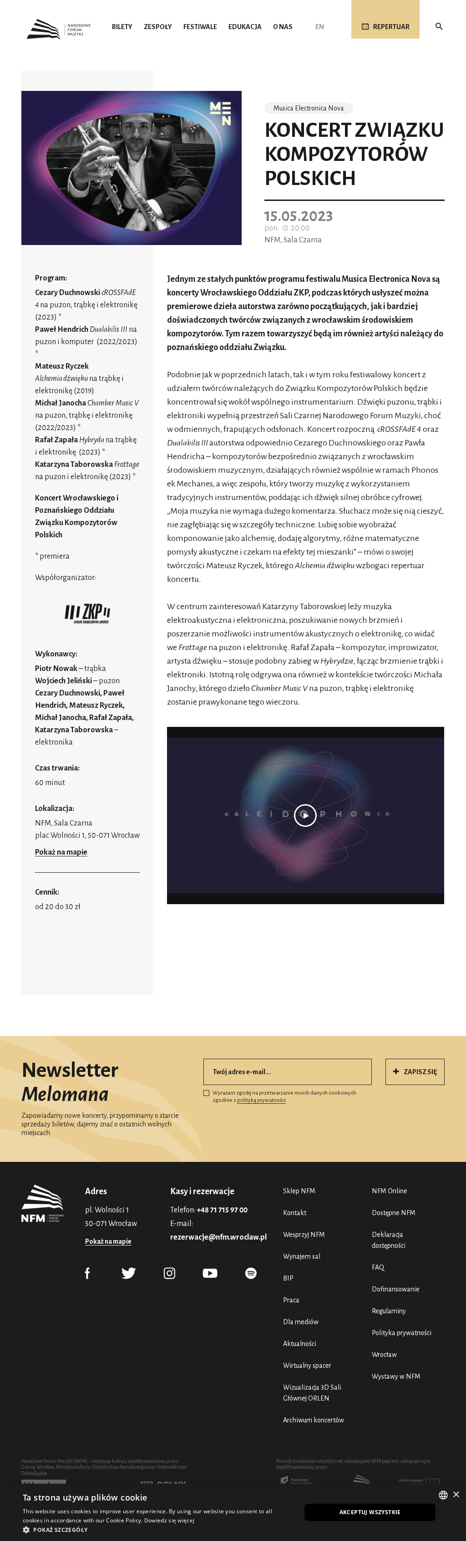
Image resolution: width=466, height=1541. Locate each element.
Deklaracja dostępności (388, 1240)
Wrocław (384, 1354)
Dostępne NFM (393, 1212)
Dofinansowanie (396, 1289)
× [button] (455, 1494)
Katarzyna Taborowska (74, 464)
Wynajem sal (301, 1256)
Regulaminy (389, 1311)
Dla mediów (301, 1322)
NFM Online (389, 1191)
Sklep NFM (299, 1191)
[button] (158, 1529)
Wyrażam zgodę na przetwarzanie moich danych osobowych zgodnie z (284, 1096)
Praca (291, 1300)
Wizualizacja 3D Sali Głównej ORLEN (312, 1393)
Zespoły (158, 26)
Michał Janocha (60, 403)
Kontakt (294, 1212)
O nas (283, 26)
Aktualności (299, 1343)
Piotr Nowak (56, 669)
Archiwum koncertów (313, 1420)
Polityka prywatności (401, 1332)
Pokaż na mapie (61, 852)
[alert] (233, 1512)
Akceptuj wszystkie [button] (370, 1512)
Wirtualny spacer (307, 1365)
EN (319, 26)
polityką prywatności (261, 1100)
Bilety (122, 26)
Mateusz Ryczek (62, 366)
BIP (288, 1278)
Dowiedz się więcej (169, 1520)
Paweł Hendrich (61, 329)
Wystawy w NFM (396, 1376)
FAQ (378, 1267)
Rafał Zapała (56, 440)
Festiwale (200, 26)
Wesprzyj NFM (304, 1234)
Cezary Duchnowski (67, 293)
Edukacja (245, 26)
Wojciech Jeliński (63, 681)
